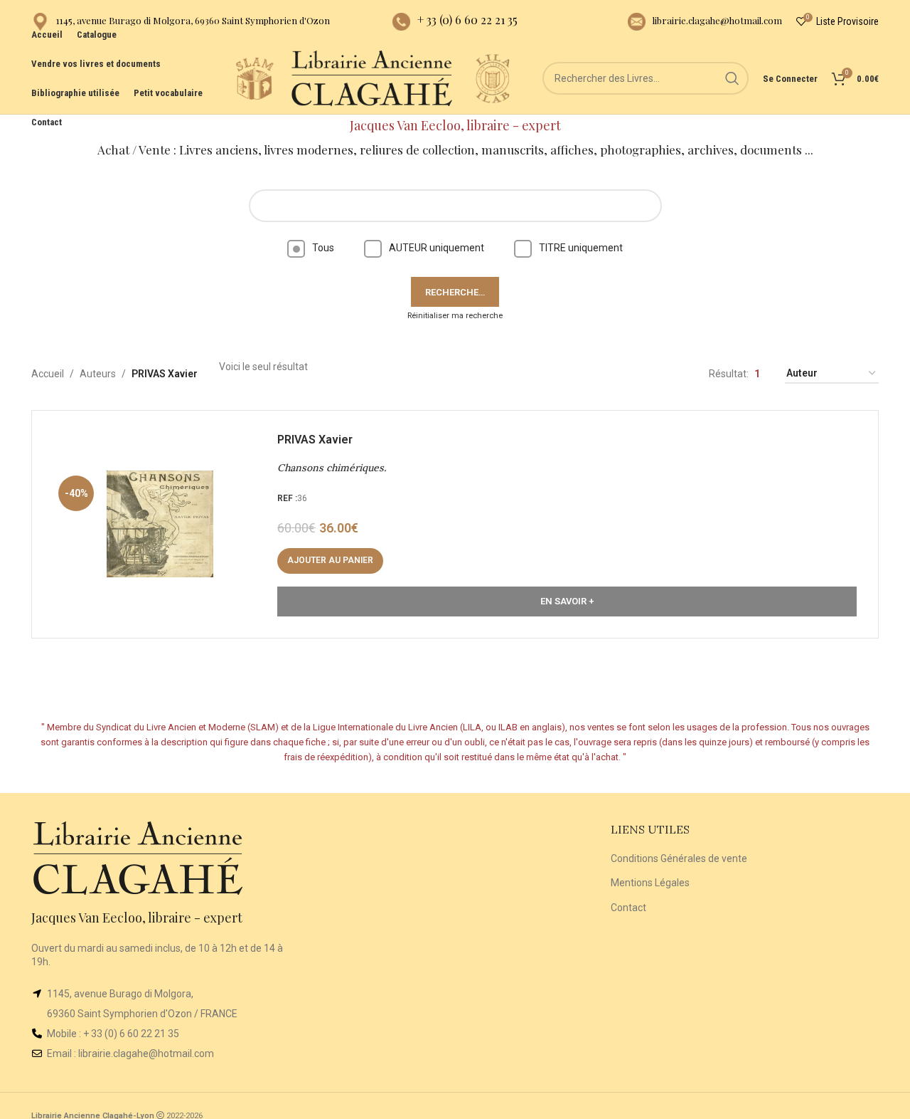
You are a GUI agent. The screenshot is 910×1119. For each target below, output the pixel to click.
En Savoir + (567, 601)
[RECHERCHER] (732, 78)
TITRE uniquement (581, 247)
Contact (628, 907)
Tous (323, 247)
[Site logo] (254, 77)
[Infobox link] (180, 22)
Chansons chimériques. (331, 467)
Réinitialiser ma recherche (455, 315)
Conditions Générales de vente (679, 858)
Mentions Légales (650, 882)
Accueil (47, 373)
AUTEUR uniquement (436, 247)
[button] (330, 561)
